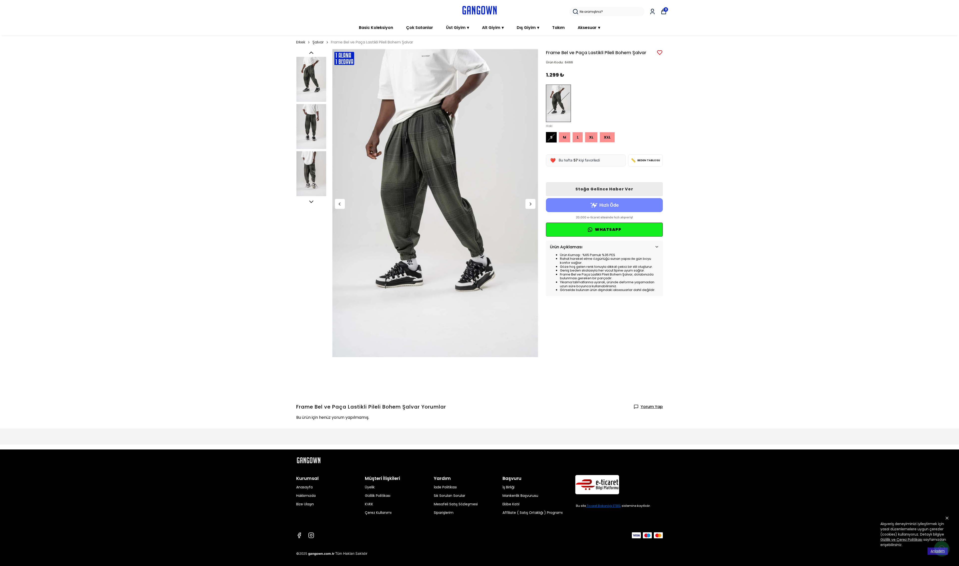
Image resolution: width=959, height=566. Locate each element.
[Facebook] (299, 535)
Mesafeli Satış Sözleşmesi (456, 504)
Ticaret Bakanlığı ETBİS (604, 506)
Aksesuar (589, 27)
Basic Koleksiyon (376, 27)
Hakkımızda (306, 495)
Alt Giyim (493, 27)
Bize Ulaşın (305, 504)
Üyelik (370, 487)
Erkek (300, 42)
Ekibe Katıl (510, 504)
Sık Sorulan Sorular (449, 495)
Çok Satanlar (419, 27)
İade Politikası (445, 487)
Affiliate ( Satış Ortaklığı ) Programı (532, 512)
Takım (558, 27)
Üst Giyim (457, 27)
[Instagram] (311, 535)
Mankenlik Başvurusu (520, 495)
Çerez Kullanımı (378, 512)
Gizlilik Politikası (377, 495)
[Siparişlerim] (652, 11)
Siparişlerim (444, 512)
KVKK (369, 504)
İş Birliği (508, 487)
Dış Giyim (528, 27)
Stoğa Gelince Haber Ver (604, 189)
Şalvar (318, 42)
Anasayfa (304, 487)
